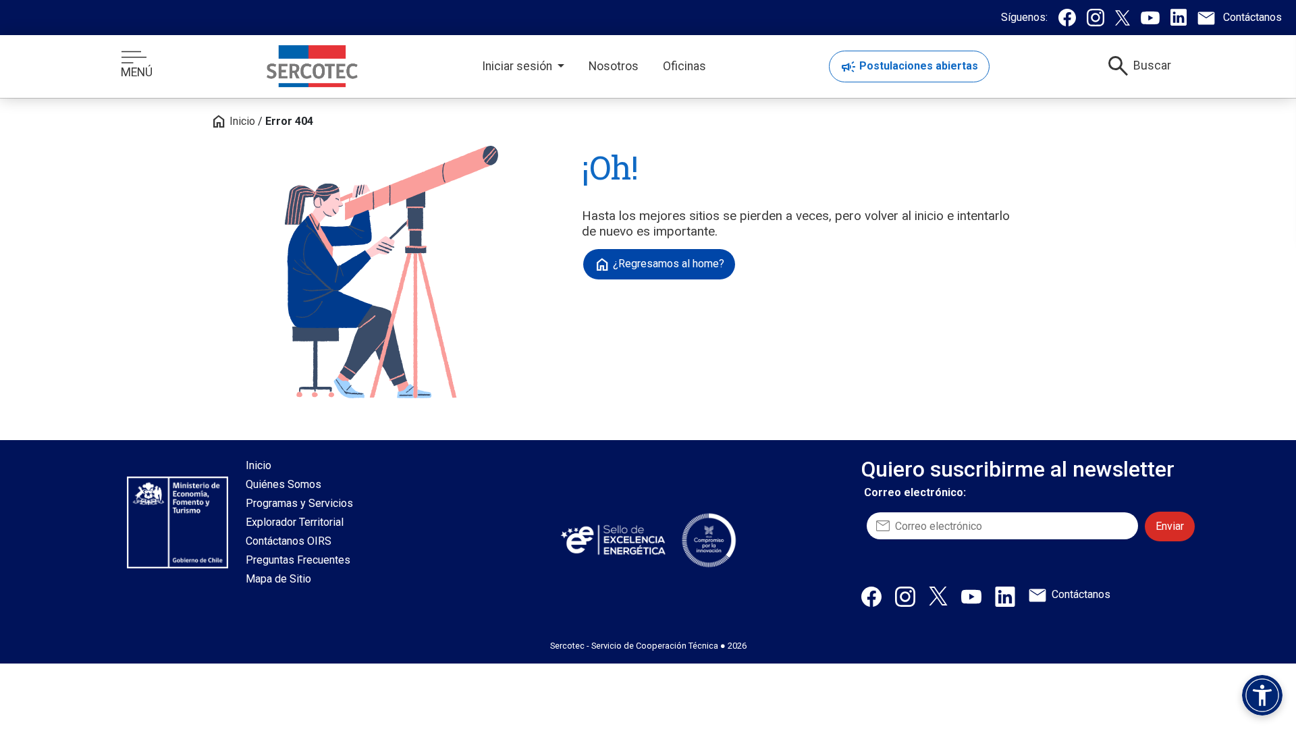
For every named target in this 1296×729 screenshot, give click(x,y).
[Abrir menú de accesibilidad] (1262, 695)
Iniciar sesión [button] (518, 66)
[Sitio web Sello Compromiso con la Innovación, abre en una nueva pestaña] (709, 540)
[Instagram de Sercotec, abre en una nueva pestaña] (905, 596)
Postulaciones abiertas (909, 66)
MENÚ (137, 72)
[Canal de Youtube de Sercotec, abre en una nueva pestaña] (971, 596)
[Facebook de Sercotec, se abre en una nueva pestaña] (1067, 17)
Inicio (233, 121)
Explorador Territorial (295, 522)
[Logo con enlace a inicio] (312, 66)
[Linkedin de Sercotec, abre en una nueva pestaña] (1005, 596)
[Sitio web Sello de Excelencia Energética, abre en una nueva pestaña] (612, 540)
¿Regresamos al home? (659, 264)
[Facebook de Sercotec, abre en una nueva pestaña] (871, 596)
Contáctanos (1081, 594)
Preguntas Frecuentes (298, 560)
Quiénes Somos (283, 484)
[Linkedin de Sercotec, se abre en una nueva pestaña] (1178, 17)
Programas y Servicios (299, 503)
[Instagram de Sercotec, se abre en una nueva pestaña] (1095, 17)
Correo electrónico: (915, 492)
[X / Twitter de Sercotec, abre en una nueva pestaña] (938, 595)
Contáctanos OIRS (288, 541)
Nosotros (614, 66)
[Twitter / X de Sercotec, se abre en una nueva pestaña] (1122, 17)
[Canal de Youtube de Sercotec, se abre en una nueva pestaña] (1150, 17)
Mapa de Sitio (278, 578)
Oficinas (684, 66)
